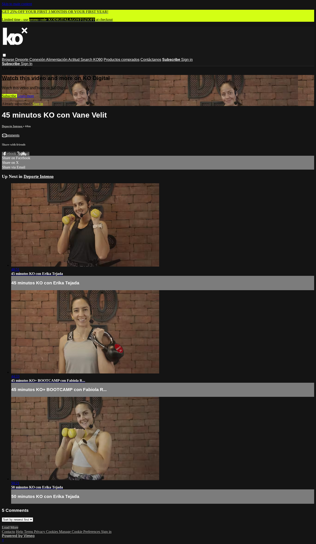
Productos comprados (121, 60)
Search (87, 60)
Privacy (40, 532)
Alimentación (57, 60)
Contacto (8, 532)
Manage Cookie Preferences (80, 532)
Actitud (74, 60)
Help (20, 532)
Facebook (9, 153)
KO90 (98, 60)
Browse (8, 60)
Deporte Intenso (12, 126)
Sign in (187, 60)
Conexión (37, 60)
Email (25, 153)
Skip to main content (17, 4)
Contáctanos (150, 60)
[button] (4, 55)
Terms (29, 532)
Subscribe (9, 96)
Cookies (52, 532)
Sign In (26, 64)
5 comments (10, 135)
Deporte (22, 60)
